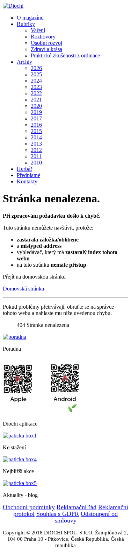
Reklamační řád (76, 507)
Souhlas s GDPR (57, 513)
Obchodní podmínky (29, 507)
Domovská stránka (23, 289)
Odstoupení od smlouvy (86, 517)
